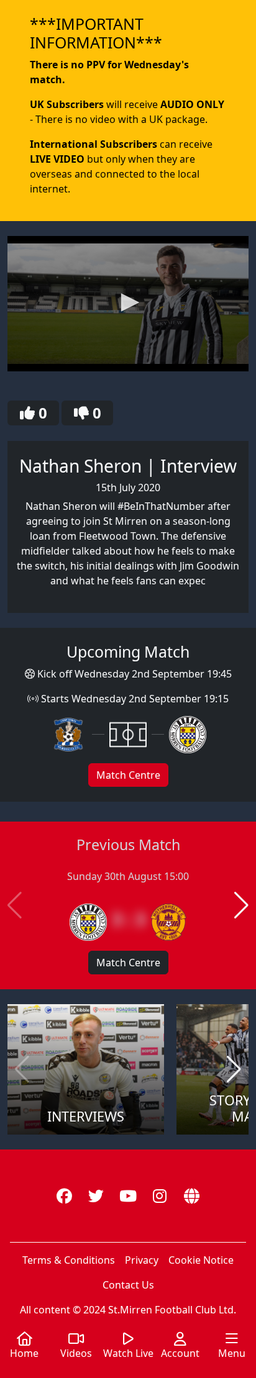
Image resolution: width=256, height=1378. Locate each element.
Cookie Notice (201, 1260)
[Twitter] (96, 1195)
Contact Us (128, 1285)
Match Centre (128, 775)
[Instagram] (160, 1195)
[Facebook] (64, 1195)
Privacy (141, 1260)
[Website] (191, 1195)
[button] (128, 302)
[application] (128, 303)
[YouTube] (127, 1195)
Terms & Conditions (68, 1260)
